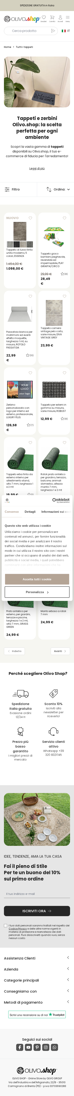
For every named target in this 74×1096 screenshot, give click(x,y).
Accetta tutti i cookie (37, 579)
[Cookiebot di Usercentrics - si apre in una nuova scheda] (52, 500)
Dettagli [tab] (30, 511)
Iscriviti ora (34, 910)
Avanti (58, 651)
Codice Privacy (18, 928)
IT (67, 31)
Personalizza (35, 592)
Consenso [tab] (12, 511)
